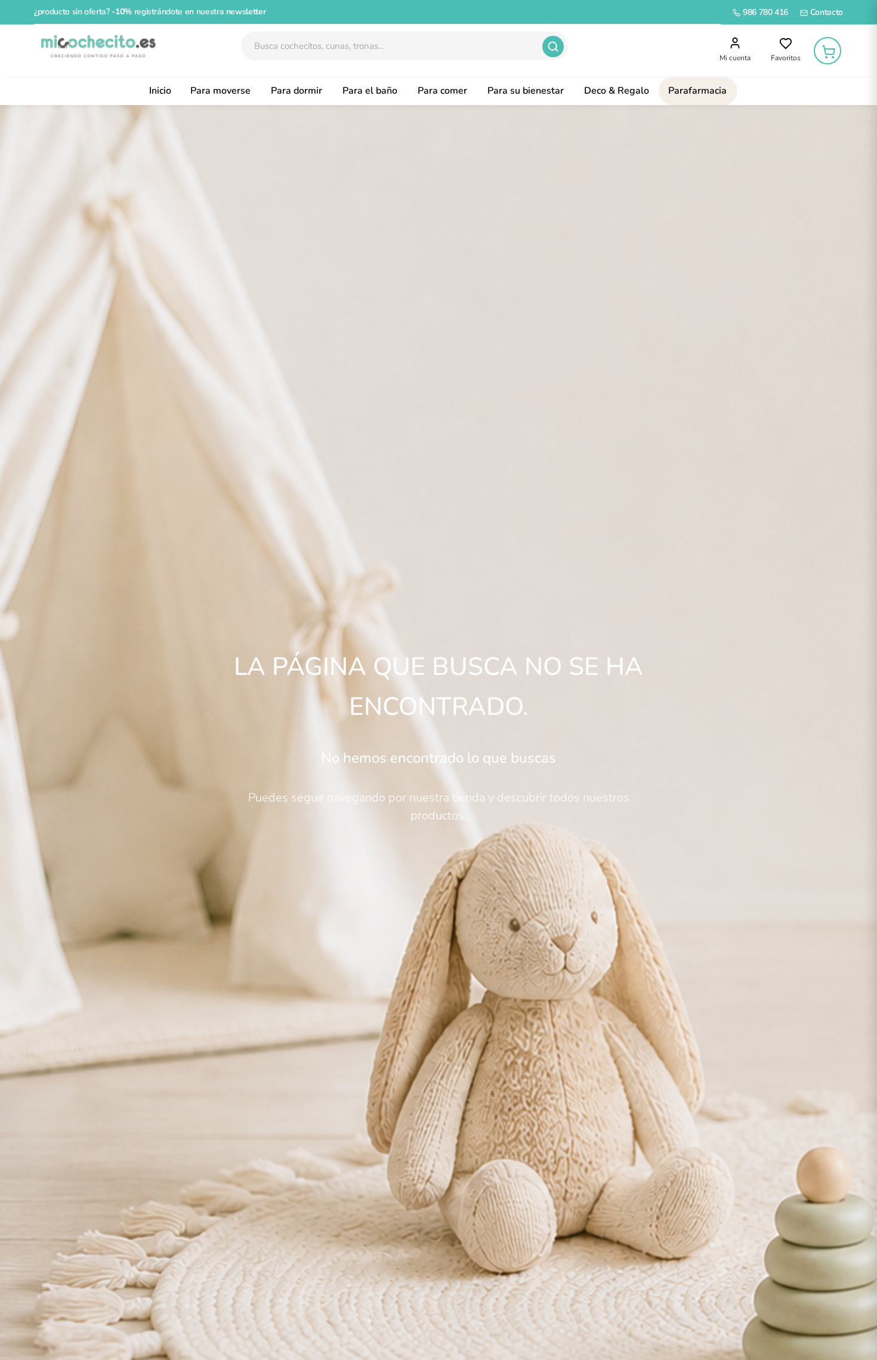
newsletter (246, 11)
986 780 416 (764, 12)
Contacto (825, 12)
